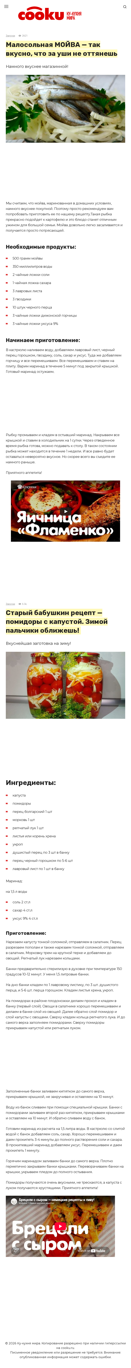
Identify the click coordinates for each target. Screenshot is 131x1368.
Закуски (10, 35)
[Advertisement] (65, 171)
